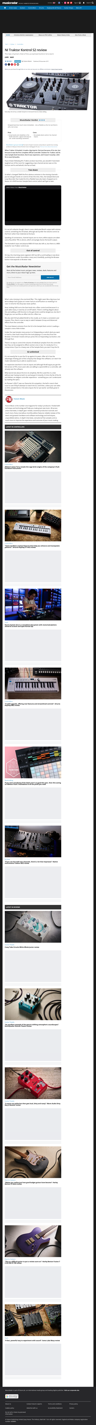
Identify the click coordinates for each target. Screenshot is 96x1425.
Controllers (32, 8)
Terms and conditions (55, 1404)
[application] (33, 205)
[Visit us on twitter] (62, 3)
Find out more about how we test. (48, 147)
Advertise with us (32, 1408)
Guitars (22, 8)
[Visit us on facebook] (59, 3)
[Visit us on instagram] (65, 3)
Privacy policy (73, 1404)
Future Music (28, 61)
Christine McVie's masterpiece (23, 35)
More (78, 8)
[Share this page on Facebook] (6, 64)
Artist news (13, 8)
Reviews (17, 61)
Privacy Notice (11, 284)
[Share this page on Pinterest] (12, 64)
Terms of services (29, 282)
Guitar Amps (68, 8)
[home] (5, 8)
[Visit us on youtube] (68, 3)
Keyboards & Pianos (54, 8)
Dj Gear (12, 44)
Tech (6, 44)
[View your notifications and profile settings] (84, 3)
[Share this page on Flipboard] (15, 64)
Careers (71, 1408)
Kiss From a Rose (80, 35)
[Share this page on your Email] (18, 64)
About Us (8, 1404)
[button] (90, 3)
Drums (41, 8)
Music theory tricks (63, 35)
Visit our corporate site (71, 1390)
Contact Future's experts (34, 1404)
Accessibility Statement (55, 1408)
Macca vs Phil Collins (45, 35)
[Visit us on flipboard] (71, 3)
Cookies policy (9, 1408)
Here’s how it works (56, 69)
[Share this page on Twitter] (9, 64)
